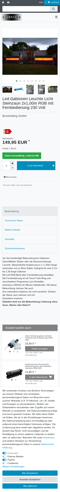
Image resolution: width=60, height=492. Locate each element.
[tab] (30, 211)
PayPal (11, 460)
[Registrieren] (9, 2)
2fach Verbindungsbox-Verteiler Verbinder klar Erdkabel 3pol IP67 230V (39, 338)
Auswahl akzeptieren (30, 479)
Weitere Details (12, 229)
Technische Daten (14, 220)
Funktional (13, 463)
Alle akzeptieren (30, 473)
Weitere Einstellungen (13, 466)
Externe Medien (16, 456)
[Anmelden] (3, 2)
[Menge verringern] (12, 168)
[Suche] (53, 9)
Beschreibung (12, 211)
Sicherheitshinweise (15, 248)
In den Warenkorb (35, 166)
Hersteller (10, 239)
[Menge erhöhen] (12, 163)
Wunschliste (11, 177)
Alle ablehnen (30, 486)
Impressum (49, 437)
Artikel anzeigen (40, 348)
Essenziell (13, 453)
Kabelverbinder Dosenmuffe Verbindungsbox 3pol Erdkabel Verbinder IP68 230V (38, 366)
